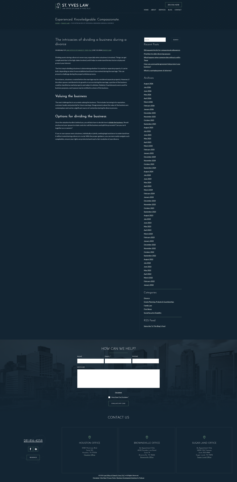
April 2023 (147, 230)
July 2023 (147, 219)
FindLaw (141, 478)
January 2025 (149, 153)
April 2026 (147, 98)
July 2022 (147, 263)
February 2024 (149, 193)
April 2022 (147, 274)
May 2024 (147, 182)
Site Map (103, 478)
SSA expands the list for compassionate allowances (162, 50)
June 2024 (147, 179)
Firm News (148, 309)
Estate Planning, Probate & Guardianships (159, 302)
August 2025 (148, 127)
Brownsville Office (146, 457)
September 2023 (150, 212)
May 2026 (147, 95)
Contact (178, 10)
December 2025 (150, 113)
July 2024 (147, 175)
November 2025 (150, 117)
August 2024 (148, 171)
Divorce (147, 298)
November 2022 (150, 248)
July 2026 (147, 87)
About (153, 10)
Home (146, 10)
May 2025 (147, 138)
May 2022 (147, 270)
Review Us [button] (33, 457)
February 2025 (149, 149)
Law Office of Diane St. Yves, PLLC (79, 50)
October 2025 (149, 120)
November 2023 (150, 204)
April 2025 (147, 142)
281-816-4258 (173, 5)
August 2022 (148, 259)
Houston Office (89, 455)
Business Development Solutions (127, 478)
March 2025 (148, 146)
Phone (135, 356)
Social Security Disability (152, 313)
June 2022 (147, 267)
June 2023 (147, 223)
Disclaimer (118, 392)
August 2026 (148, 84)
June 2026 (147, 91)
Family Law (107, 50)
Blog (170, 10)
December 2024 (150, 157)
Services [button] (162, 10)
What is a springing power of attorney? (158, 70)
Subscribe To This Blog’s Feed (154, 326)
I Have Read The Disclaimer (120, 397)
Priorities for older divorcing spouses (157, 54)
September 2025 (150, 124)
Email (108, 356)
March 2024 (148, 190)
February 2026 (149, 106)
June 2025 (147, 135)
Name (79, 356)
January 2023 (149, 241)
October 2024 (149, 164)
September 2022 (150, 256)
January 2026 (149, 109)
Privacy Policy (111, 478)
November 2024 (150, 160)
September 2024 (150, 168)
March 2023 (148, 234)
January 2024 (149, 197)
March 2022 (148, 278)
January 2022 (149, 285)
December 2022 (150, 245)
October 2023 (149, 208)
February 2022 (149, 281)
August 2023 (148, 215)
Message (81, 367)
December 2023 (150, 201)
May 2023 (147, 226)
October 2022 (149, 252)
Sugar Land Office (204, 457)
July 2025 (147, 131)
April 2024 (147, 186)
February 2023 (149, 237)
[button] (235, 468)
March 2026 (148, 102)
